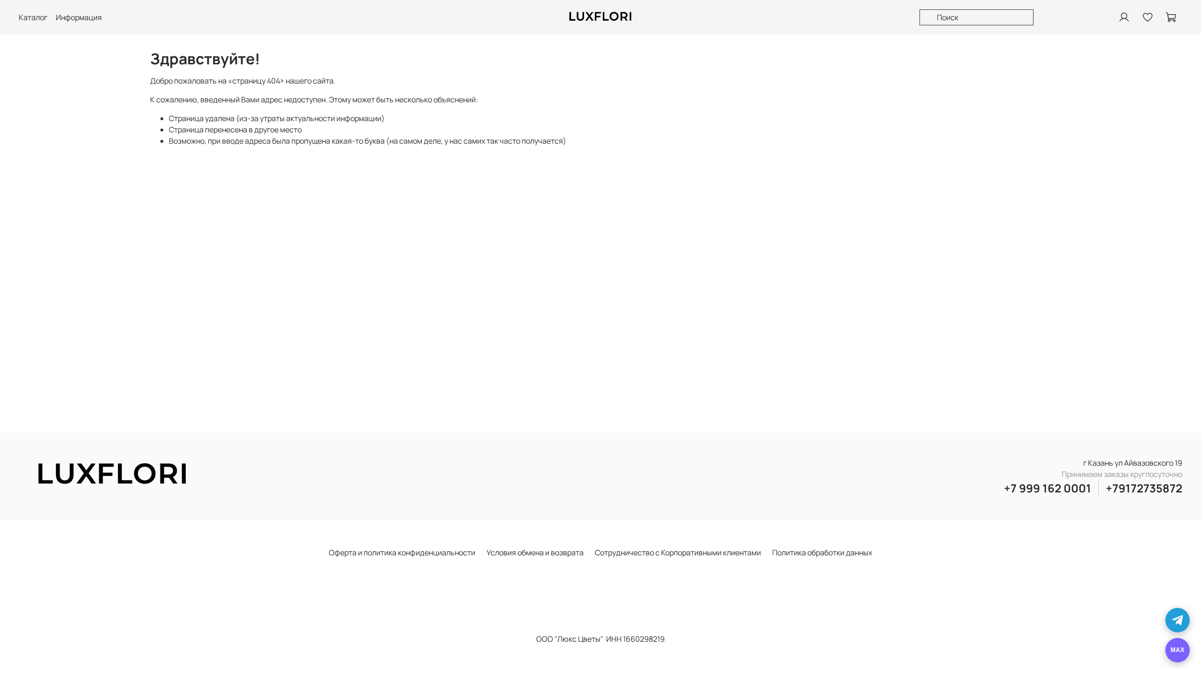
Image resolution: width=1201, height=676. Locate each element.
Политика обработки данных (822, 552)
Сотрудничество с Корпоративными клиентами (678, 552)
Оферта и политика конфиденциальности (402, 552)
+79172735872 (1144, 488)
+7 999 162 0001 (1047, 488)
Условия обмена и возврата (535, 552)
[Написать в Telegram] (1177, 620)
